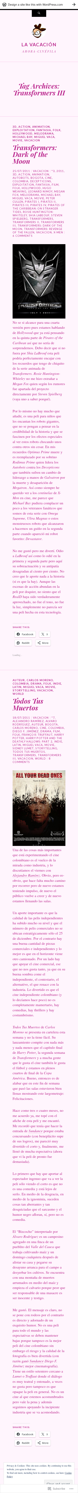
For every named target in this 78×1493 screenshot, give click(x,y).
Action (24, 126)
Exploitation (24, 130)
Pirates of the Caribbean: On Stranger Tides (39, 208)
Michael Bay (22, 137)
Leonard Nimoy (40, 191)
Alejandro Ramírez (28, 721)
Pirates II (48, 201)
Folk (57, 130)
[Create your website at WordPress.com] (39, 4)
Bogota (37, 177)
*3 (53, 171)
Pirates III (21, 205)
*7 (53, 717)
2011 (60, 171)
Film (55, 184)
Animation (41, 126)
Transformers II (26, 222)
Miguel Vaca (44, 137)
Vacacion (32, 140)
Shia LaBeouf (39, 215)
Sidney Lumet (23, 748)
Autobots (21, 177)
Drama (36, 683)
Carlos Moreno (40, 680)
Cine (48, 177)
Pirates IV (38, 205)
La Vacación (39, 44)
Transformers (41, 218)
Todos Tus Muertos (28, 704)
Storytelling (24, 690)
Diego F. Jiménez (26, 731)
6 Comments (23, 235)
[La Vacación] (39, 31)
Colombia (20, 181)
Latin (17, 687)
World (18, 693)
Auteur (19, 680)
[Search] (39, 13)
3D (15, 126)
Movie (18, 140)
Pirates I (32, 201)
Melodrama (44, 133)
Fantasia (43, 130)
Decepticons (40, 181)
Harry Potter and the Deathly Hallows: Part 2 (37, 739)
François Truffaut (37, 734)
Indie (57, 683)
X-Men (58, 232)
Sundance (36, 1130)
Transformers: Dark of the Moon (35, 154)
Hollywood (23, 133)
